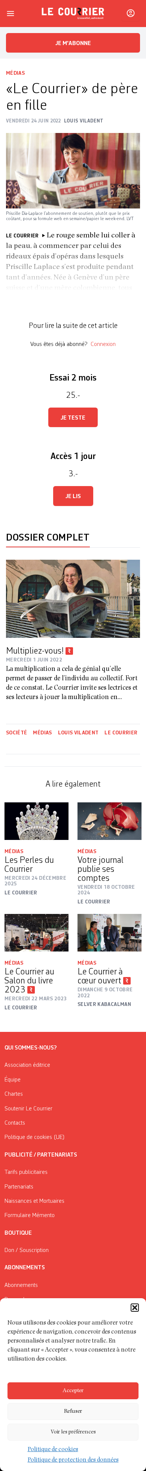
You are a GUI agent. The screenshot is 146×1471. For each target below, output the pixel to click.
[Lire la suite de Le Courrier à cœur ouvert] (109, 932)
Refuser (73, 1411)
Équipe (12, 1080)
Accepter (73, 1391)
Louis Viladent (78, 733)
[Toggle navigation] (10, 13)
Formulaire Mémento (29, 1216)
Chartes (13, 1094)
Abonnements (21, 1285)
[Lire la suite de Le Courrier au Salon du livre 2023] (36, 932)
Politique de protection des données (73, 1460)
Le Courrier (120, 733)
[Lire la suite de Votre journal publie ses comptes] (109, 821)
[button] (135, 1307)
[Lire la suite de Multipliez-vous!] (73, 599)
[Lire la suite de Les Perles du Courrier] (36, 821)
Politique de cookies (53, 1450)
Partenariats (18, 1187)
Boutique (18, 1233)
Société (16, 733)
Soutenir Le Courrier (28, 1109)
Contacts (14, 1123)
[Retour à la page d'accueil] (73, 14)
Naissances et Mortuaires (34, 1201)
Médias (15, 73)
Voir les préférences (73, 1432)
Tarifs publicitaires (26, 1172)
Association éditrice (27, 1065)
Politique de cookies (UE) (34, 1137)
